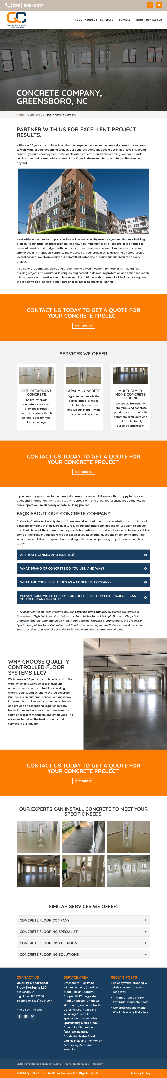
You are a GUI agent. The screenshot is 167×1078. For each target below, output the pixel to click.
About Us (91, 20)
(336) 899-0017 (26, 6)
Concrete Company (77, 1064)
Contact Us (154, 20)
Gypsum (98, 1064)
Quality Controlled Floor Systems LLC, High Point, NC (63, 1073)
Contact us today (60, 501)
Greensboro (24, 616)
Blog (139, 20)
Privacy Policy (140, 1073)
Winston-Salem (59, 616)
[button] (38, 837)
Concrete (106, 20)
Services (124, 20)
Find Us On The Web (30, 1010)
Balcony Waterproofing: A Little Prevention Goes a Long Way (130, 987)
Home (78, 20)
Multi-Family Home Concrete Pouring (39, 1064)
